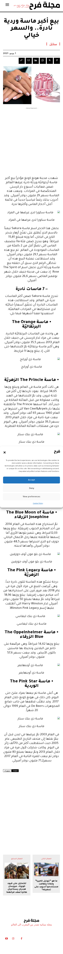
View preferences (31, 497)
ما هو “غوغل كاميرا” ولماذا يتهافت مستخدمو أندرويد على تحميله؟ (46, 885)
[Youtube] (6, 939)
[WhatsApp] (43, 61)
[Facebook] (57, 61)
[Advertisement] (31, 141)
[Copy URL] (22, 61)
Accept (31, 480)
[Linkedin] (36, 61)
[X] (50, 61)
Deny (31, 488)
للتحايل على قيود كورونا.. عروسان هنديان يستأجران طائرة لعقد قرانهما (16, 888)
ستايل (53, 43)
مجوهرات (7, 771)
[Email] (29, 61)
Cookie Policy (38, 504)
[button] (4, 452)
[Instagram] (13, 939)
